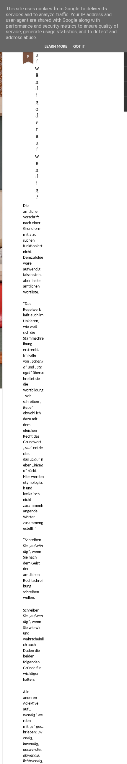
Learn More (56, 46)
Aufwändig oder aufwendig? (37, 122)
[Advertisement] (76, 138)
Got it (79, 46)
